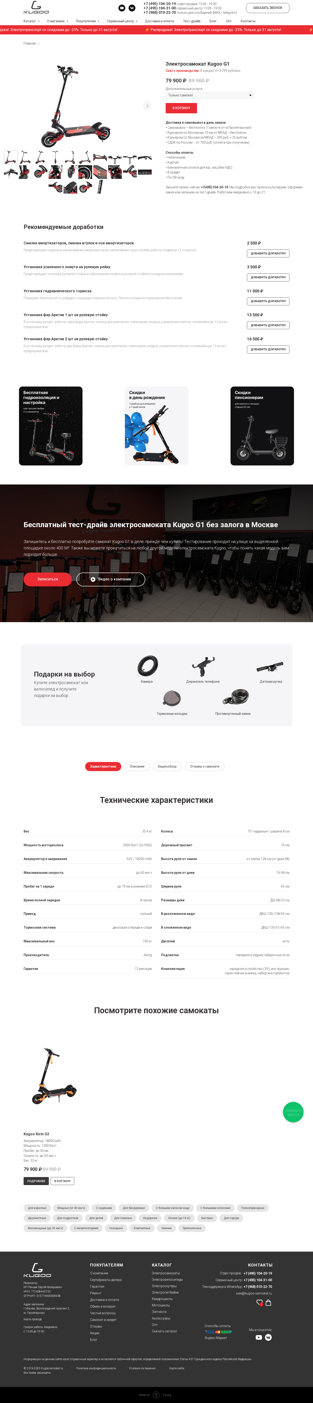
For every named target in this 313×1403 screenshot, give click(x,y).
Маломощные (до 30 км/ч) (45, 1228)
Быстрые (207, 1218)
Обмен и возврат (103, 1306)
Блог (213, 21)
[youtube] (121, 8)
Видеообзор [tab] (167, 766)
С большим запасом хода (172, 1208)
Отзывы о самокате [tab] (205, 766)
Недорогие (150, 1218)
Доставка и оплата (159, 21)
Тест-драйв (191, 21)
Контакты (248, 21)
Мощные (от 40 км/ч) (71, 1208)
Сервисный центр (121, 21)
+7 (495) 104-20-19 (159, 4)
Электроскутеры (164, 1286)
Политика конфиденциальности (96, 1368)
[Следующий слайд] (147, 105)
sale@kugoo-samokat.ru (254, 1293)
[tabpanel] (156, 888)
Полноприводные (252, 1208)
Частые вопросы (103, 1313)
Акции (94, 1333)
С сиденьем (104, 1208)
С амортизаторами (86, 1228)
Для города (231, 1218)
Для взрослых (37, 1208)
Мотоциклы (161, 1305)
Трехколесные (192, 1228)
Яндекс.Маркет (216, 1338)
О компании (99, 1273)
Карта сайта (176, 1368)
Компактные (142, 1228)
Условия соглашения (142, 1368)
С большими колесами (215, 1208)
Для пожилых (123, 1218)
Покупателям (86, 21)
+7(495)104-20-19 (214, 187)
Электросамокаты (166, 1273)
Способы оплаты (218, 1326)
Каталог (30, 21)
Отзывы (96, 1326)
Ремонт (96, 1293)
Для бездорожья (134, 1208)
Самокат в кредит (103, 1320)
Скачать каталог (164, 1331)
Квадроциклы (162, 1299)
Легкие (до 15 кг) (179, 1218)
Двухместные (37, 1218)
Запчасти (159, 1312)
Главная (30, 43)
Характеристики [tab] (103, 766)
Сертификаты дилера (106, 1280)
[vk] (132, 8)
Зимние (166, 1228)
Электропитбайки (165, 1292)
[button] (48, 579)
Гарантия (97, 1286)
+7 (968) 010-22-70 (159, 12)
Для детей (96, 1218)
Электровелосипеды (167, 1279)
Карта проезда (33, 1319)
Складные (116, 1228)
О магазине (56, 21)
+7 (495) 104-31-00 (159, 8)
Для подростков (67, 1218)
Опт (229, 21)
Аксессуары (161, 1318)
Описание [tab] (137, 766)
